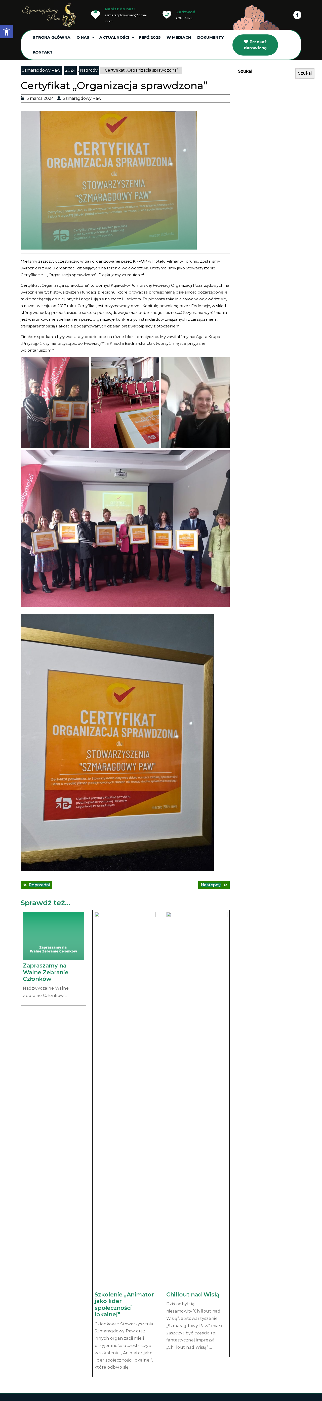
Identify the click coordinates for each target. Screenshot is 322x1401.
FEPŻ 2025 (149, 37)
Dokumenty (210, 37)
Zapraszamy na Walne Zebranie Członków (45, 972)
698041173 (184, 18)
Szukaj (245, 71)
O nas (83, 37)
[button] (6, 31)
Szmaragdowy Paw (41, 70)
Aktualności (114, 37)
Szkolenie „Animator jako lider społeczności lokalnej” (124, 1304)
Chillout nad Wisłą (192, 1294)
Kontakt (43, 52)
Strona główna (51, 37)
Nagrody (89, 70)
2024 (70, 70)
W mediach (179, 37)
